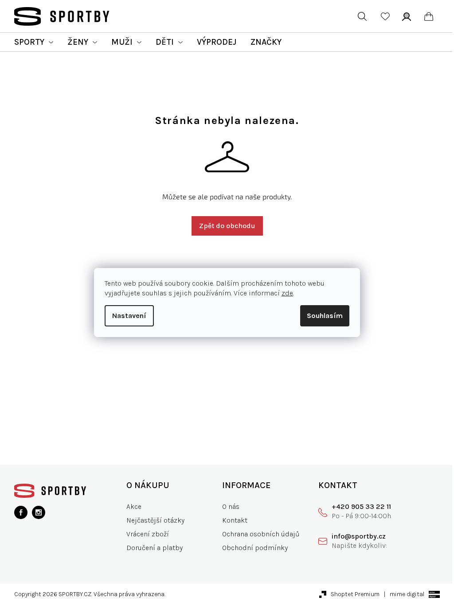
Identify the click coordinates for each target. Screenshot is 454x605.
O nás (230, 506)
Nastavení (129, 315)
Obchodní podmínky (255, 547)
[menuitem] (33, 42)
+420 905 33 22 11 (361, 506)
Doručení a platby (154, 547)
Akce (133, 506)
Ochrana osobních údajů (261, 534)
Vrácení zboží (147, 534)
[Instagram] (38, 512)
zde (287, 293)
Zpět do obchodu (227, 225)
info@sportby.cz (359, 536)
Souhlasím (325, 315)
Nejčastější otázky (155, 520)
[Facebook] (20, 512)
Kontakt (234, 520)
